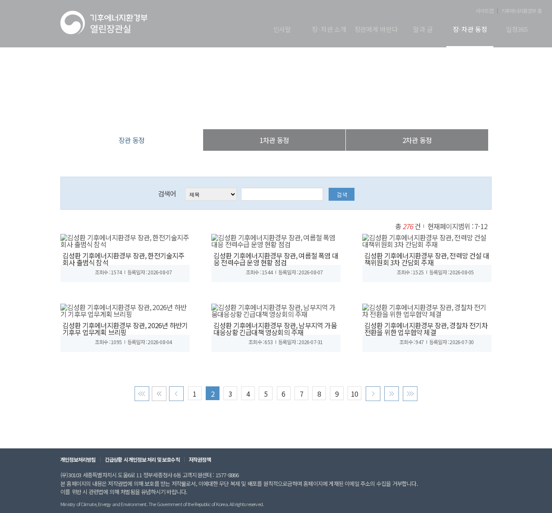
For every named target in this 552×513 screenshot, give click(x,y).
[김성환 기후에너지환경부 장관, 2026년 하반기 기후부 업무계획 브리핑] (125, 309)
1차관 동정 (274, 140)
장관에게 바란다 (376, 30)
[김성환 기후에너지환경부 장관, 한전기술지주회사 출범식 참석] (125, 239)
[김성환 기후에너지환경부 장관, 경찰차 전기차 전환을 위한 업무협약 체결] (427, 309)
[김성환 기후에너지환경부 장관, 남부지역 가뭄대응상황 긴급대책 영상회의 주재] (276, 309)
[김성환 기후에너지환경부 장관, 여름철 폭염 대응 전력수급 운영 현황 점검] (276, 239)
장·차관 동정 (470, 30)
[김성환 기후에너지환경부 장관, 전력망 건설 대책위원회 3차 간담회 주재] (427, 239)
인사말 (282, 30)
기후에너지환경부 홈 (521, 10)
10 (354, 394)
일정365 (517, 30)
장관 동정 (320, 112)
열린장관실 (224, 112)
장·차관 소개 (329, 30)
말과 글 (423, 30)
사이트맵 (484, 10)
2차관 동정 (417, 140)
